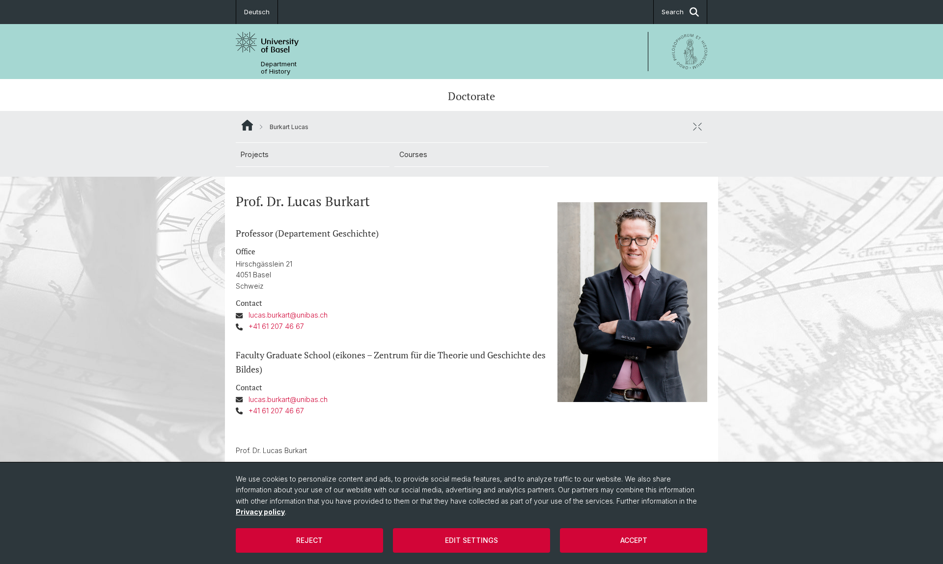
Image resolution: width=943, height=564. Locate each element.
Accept (633, 540)
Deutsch (257, 12)
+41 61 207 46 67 (276, 326)
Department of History (279, 67)
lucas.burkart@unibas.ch (288, 315)
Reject (309, 540)
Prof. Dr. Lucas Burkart (271, 450)
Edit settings (471, 540)
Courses (413, 154)
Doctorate (471, 96)
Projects (255, 154)
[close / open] (697, 126)
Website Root (247, 125)
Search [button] (673, 12)
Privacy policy (260, 512)
